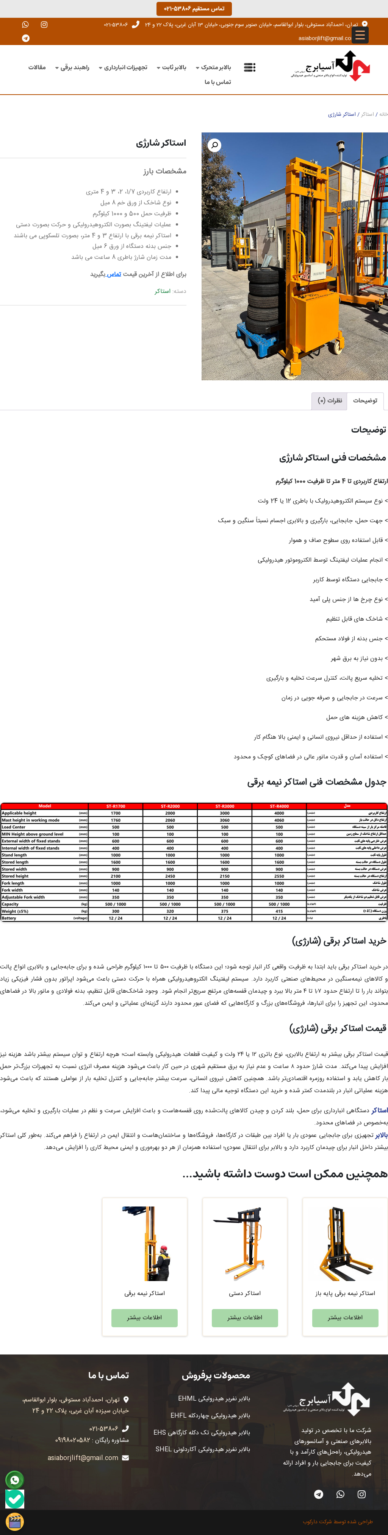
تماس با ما (218, 82)
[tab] (365, 401)
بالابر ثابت (174, 67)
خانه (383, 114)
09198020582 (72, 1440)
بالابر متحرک (216, 67)
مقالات (37, 67)
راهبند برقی (75, 67)
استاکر (367, 114)
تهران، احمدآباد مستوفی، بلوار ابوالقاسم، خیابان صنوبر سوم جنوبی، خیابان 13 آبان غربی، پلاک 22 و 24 (251, 25)
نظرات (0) (330, 401)
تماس (113, 274)
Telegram (318, 1494)
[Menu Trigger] (360, 35)
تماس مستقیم (194, 9)
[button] (214, 145)
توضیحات (365, 401)
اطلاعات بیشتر (345, 1318)
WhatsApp (340, 1494)
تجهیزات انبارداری (125, 67)
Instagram (361, 1494)
